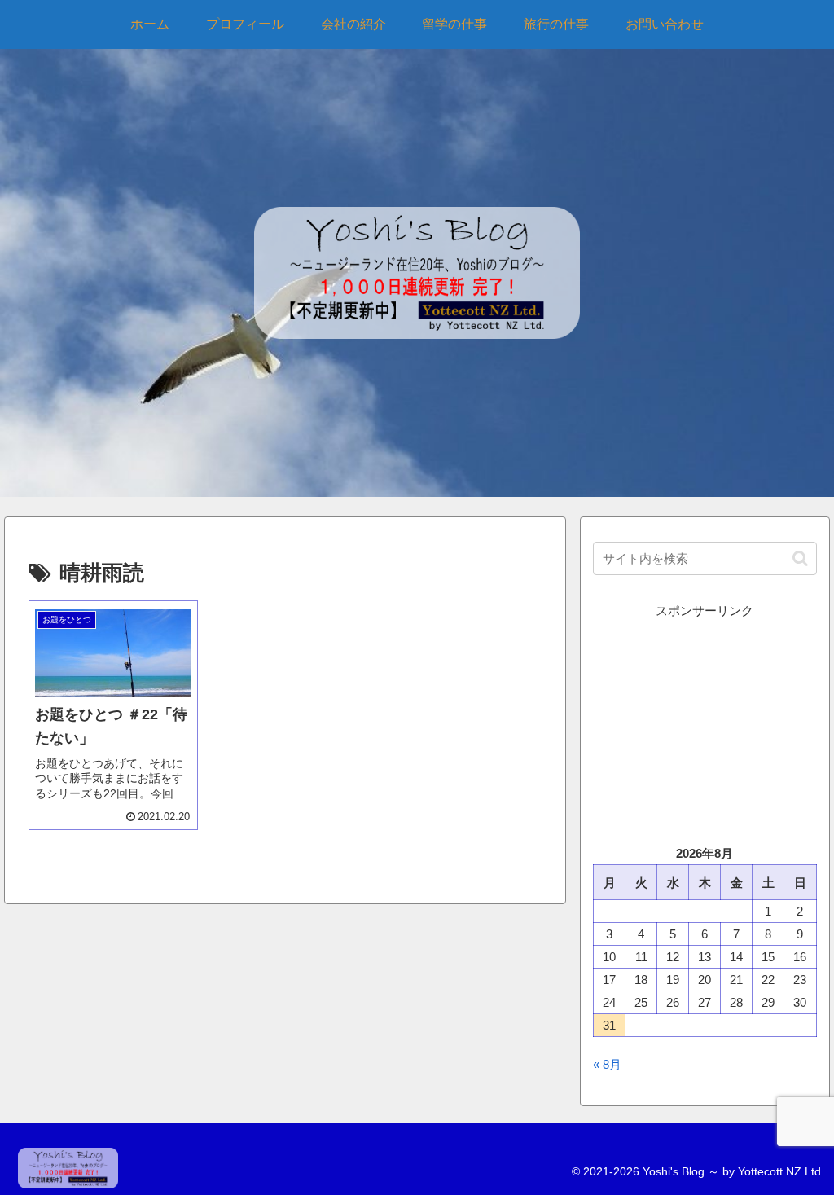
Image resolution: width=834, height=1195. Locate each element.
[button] (800, 558)
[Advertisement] (704, 723)
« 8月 (607, 1064)
